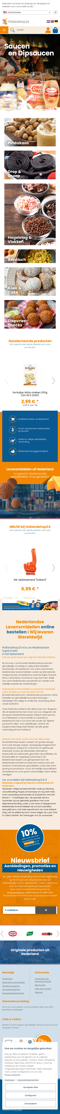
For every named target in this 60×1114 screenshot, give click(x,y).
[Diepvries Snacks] (30, 314)
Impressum (10, 1080)
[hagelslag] (30, 214)
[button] (48, 30)
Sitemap (39, 992)
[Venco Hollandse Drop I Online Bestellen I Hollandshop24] (47, 934)
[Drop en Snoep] (30, 165)
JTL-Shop (18, 1110)
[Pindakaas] (30, 132)
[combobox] (26, 12)
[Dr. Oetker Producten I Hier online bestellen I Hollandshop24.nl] (13, 934)
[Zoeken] (12, 29)
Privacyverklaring (12, 1074)
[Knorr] (30, 934)
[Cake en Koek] (30, 281)
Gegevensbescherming (28, 1080)
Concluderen (30, 1103)
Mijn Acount (40, 985)
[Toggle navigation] (4, 30)
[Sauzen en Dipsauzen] (30, 73)
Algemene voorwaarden (13, 982)
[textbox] (26, 12)
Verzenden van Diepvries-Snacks (43, 980)
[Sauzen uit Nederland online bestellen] (30, 604)
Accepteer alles (30, 1087)
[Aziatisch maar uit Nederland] (30, 256)
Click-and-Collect (43, 988)
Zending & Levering (11, 986)
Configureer (30, 1095)
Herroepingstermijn (11, 989)
